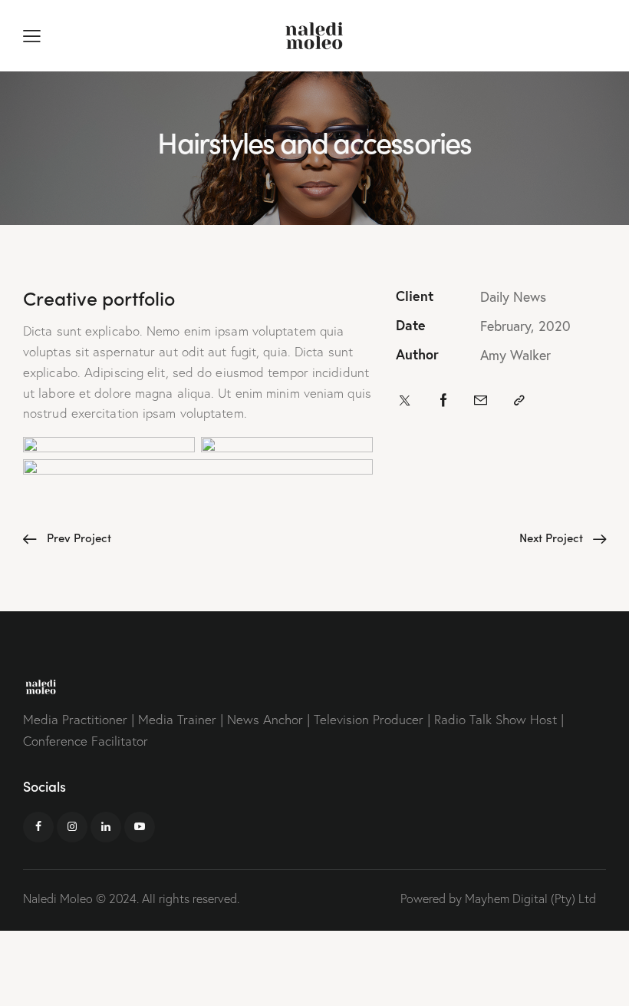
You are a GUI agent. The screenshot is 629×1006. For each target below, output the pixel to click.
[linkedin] (106, 827)
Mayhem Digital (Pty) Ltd (530, 898)
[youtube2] (139, 827)
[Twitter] (404, 401)
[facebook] (38, 827)
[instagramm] (72, 827)
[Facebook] (443, 401)
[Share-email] (480, 401)
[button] (32, 35)
